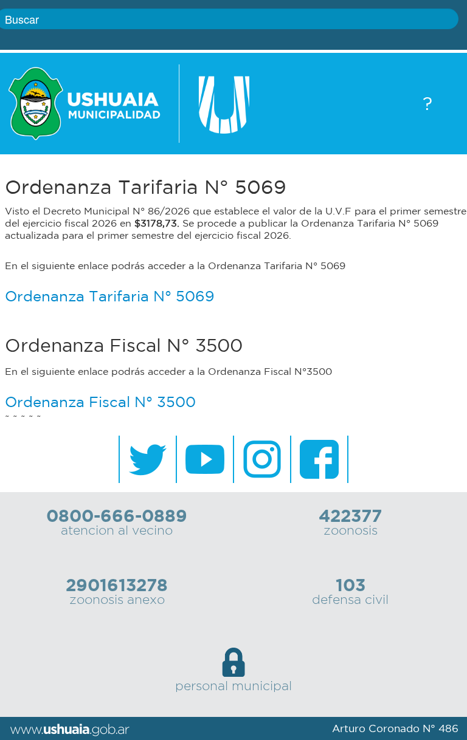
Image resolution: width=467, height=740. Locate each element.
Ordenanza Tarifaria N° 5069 (110, 296)
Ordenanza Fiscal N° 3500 (100, 401)
